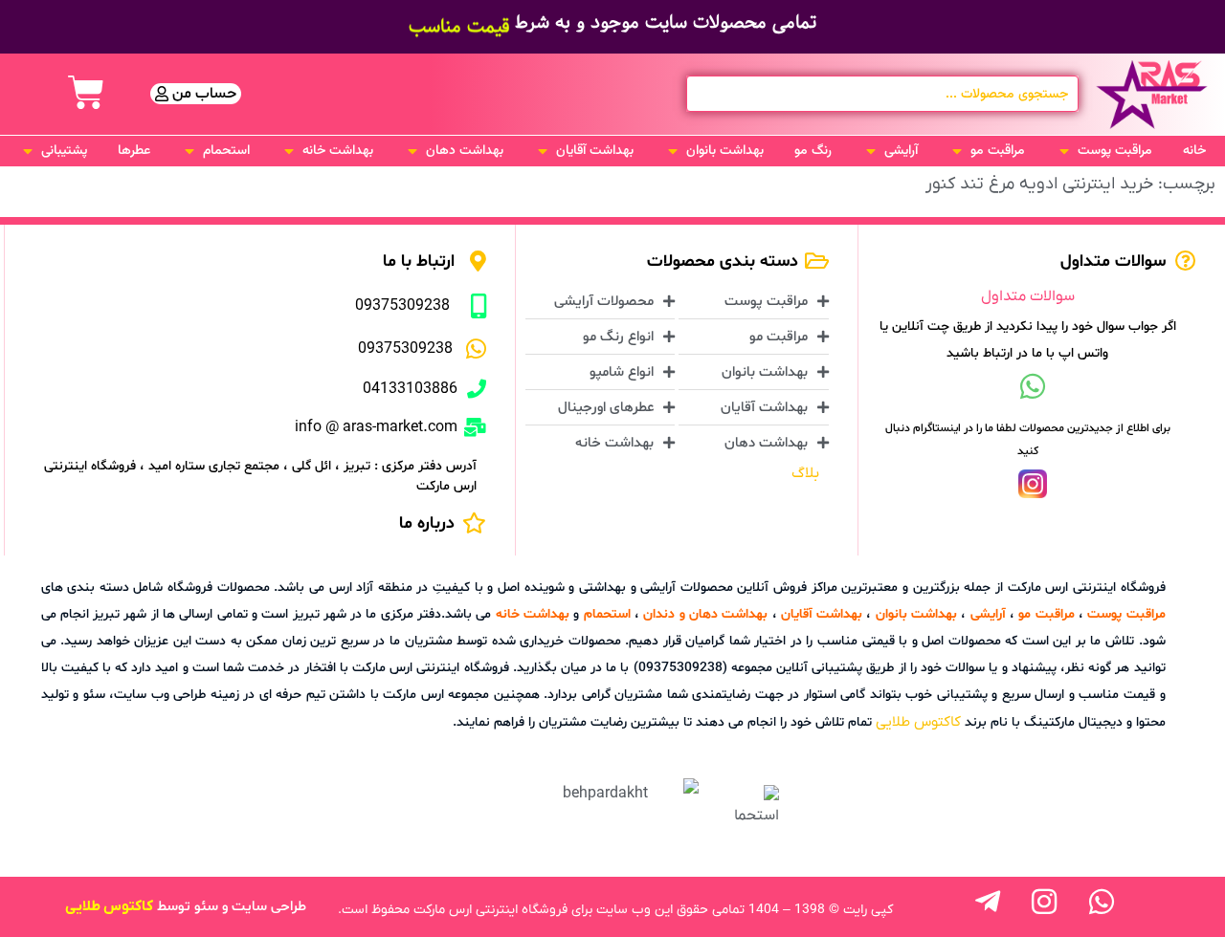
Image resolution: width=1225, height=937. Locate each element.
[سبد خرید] (86, 93)
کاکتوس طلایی (918, 721)
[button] (1104, 151)
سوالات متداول (1028, 296)
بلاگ (805, 473)
